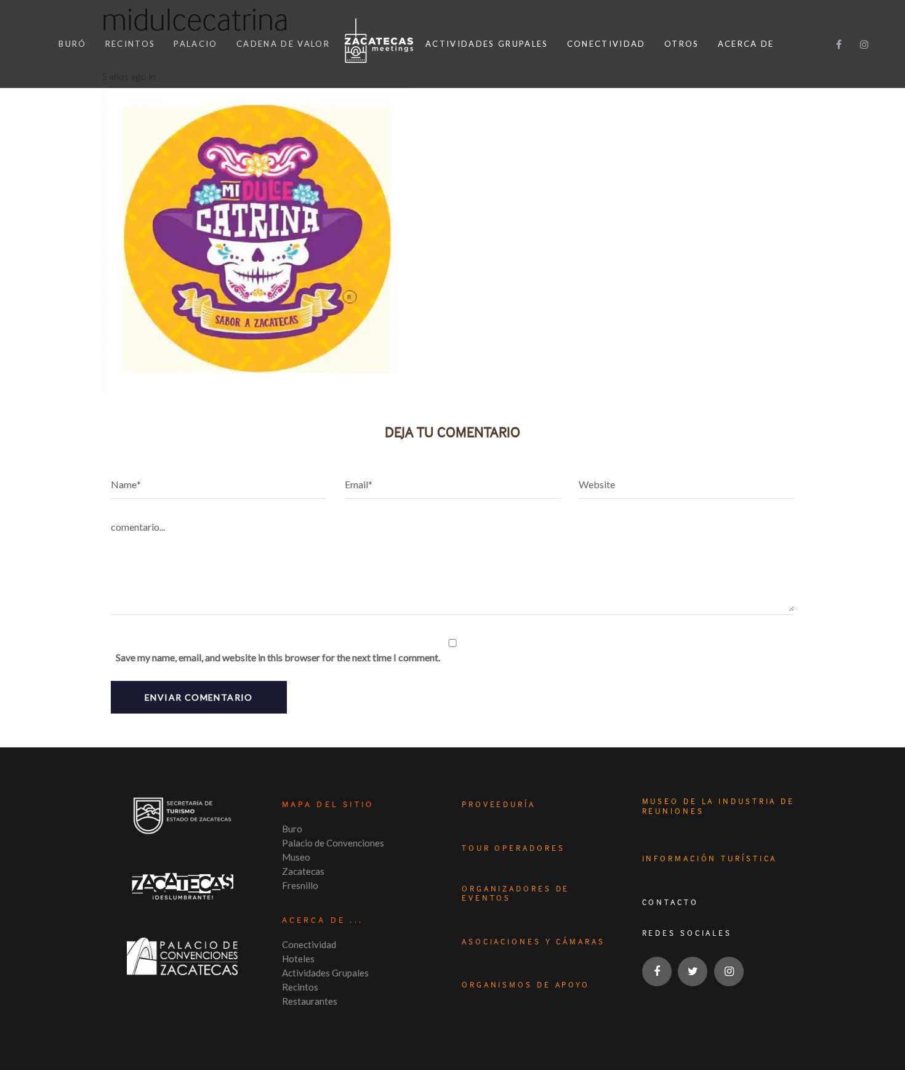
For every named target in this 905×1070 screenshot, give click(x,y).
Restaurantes (309, 1001)
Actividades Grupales (325, 972)
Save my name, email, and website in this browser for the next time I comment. (278, 657)
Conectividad (309, 944)
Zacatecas (303, 871)
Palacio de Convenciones (333, 842)
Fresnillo (300, 885)
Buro (292, 828)
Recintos (300, 986)
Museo (296, 857)
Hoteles (298, 958)
